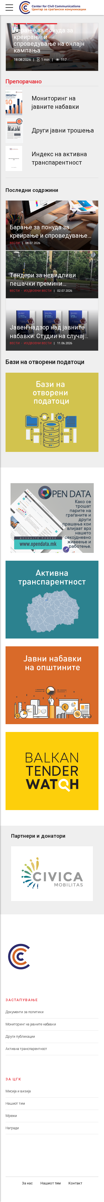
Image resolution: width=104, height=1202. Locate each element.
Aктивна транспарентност (26, 1049)
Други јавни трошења (63, 130)
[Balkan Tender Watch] (52, 771)
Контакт (75, 1183)
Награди (12, 1128)
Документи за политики (25, 1012)
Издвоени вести (38, 291)
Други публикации (20, 1036)
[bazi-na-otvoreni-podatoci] (52, 412)
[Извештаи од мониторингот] (14, 102)
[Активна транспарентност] (52, 600)
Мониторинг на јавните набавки (31, 1024)
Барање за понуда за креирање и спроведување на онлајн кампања (49, 40)
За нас (27, 1183)
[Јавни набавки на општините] (52, 685)
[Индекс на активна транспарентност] (14, 158)
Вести (15, 243)
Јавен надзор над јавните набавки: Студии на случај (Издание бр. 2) (47, 336)
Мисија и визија (18, 1091)
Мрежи (11, 1116)
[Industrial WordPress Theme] (52, 518)
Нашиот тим (15, 1103)
